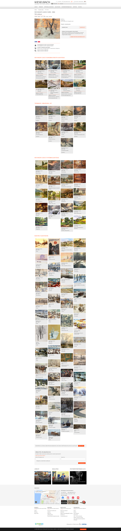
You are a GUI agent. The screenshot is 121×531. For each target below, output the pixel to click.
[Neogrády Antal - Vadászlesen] (79, 242)
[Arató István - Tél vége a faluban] (79, 426)
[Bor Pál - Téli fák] (41, 333)
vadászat (38, 16)
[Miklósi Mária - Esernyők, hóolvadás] (54, 391)
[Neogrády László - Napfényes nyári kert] (79, 191)
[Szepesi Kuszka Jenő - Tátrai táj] (79, 391)
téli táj (47, 16)
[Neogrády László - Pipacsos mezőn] (41, 165)
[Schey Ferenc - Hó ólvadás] (54, 282)
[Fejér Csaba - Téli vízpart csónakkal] (54, 420)
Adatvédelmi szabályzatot (45, 460)
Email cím (63, 457)
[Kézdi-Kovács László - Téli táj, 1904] (67, 340)
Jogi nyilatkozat (76, 513)
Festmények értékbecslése (51, 510)
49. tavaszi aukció (65, 95)
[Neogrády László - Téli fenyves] (67, 64)
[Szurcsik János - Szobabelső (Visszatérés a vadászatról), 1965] (67, 357)
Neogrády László (40, 9)
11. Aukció (39, 94)
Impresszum (76, 514)
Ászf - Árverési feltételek (78, 516)
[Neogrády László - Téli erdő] (67, 127)
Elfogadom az (43, 460)
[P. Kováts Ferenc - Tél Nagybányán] (54, 267)
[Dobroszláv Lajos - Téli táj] (41, 301)
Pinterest (73, 499)
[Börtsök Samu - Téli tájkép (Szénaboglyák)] (67, 423)
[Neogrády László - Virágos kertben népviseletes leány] (79, 126)
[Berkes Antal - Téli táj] (41, 315)
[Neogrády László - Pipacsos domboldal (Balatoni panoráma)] (79, 219)
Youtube (78, 499)
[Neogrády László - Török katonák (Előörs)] (67, 83)
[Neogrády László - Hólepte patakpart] (41, 65)
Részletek (72, 529)
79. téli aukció (52, 77)
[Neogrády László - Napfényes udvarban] (67, 111)
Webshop (41, 6)
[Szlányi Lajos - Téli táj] (41, 384)
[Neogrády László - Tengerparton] (79, 83)
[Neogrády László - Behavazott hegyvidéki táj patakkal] (54, 84)
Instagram (68, 499)
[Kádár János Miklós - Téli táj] (54, 313)
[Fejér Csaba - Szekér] (54, 432)
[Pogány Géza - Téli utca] (67, 303)
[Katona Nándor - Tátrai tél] (67, 289)
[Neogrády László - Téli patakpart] (67, 207)
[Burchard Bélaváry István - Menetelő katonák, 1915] (41, 368)
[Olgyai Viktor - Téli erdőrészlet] (41, 287)
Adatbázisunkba (50, 514)
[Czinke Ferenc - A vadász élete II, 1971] (54, 247)
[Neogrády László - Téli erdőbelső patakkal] (67, 142)
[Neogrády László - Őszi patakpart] (41, 110)
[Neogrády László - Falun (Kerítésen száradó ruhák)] (67, 178)
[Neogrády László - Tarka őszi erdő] (79, 164)
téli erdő (50, 16)
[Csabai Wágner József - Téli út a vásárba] (54, 363)
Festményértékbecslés (67, 6)
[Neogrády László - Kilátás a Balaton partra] (79, 205)
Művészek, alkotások (63, 510)
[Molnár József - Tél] (54, 349)
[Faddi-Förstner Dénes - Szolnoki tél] (67, 273)
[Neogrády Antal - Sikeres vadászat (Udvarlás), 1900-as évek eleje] (67, 242)
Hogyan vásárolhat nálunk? (78, 517)
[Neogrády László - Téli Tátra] (79, 110)
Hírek (75, 510)
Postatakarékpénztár (63, 516)
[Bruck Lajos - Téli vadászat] (79, 308)
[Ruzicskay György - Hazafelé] (79, 340)
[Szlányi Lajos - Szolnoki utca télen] (41, 429)
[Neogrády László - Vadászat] (41, 179)
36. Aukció (77, 93)
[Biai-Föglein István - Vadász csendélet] (67, 373)
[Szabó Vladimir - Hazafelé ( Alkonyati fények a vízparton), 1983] (79, 324)
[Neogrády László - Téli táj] (54, 209)
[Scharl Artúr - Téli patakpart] (79, 260)
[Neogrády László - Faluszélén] (41, 84)
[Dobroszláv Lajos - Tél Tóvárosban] (41, 273)
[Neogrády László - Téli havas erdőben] (54, 64)
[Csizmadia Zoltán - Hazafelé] (79, 293)
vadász (44, 16)
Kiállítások (57, 6)
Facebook (62, 499)
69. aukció (64, 77)
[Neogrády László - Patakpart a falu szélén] (54, 195)
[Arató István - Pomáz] (54, 298)
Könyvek (75, 6)
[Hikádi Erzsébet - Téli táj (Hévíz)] (79, 376)
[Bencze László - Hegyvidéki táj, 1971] (54, 376)
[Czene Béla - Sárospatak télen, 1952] (67, 386)
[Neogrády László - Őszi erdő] (41, 207)
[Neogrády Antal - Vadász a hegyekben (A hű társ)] (67, 257)
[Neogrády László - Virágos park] (41, 221)
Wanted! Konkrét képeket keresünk (53, 516)
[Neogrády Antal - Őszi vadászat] (41, 400)
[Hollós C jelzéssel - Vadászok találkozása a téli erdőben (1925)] (79, 278)
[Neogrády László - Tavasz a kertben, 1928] (79, 64)
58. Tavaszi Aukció (79, 77)
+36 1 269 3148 (59, 1)
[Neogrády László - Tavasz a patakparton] (41, 193)
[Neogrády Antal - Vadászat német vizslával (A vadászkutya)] (79, 357)
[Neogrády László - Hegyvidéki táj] (67, 193)
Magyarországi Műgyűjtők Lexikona (66, 513)
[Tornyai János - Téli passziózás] (41, 259)
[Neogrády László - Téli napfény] (54, 165)
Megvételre (49, 513)
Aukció (36, 6)
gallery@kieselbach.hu (67, 1)
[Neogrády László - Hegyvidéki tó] (54, 110)
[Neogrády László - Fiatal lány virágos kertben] (67, 222)
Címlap (36, 9)
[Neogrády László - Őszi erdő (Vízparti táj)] (41, 126)
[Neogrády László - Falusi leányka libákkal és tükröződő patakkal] (54, 180)
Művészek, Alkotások (49, 6)
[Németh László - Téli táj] (41, 352)
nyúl (42, 16)
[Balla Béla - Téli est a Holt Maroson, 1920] (67, 405)
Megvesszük (36, 513)
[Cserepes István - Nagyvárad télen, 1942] (67, 320)
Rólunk (80, 6)
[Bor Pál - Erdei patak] (79, 409)
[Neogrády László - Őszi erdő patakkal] (79, 178)
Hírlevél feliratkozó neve (39, 457)
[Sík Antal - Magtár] (54, 406)
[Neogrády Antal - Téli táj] (41, 243)
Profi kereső (62, 514)
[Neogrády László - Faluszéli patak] (67, 164)
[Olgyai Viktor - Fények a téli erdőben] (41, 415)
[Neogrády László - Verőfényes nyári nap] (54, 129)
